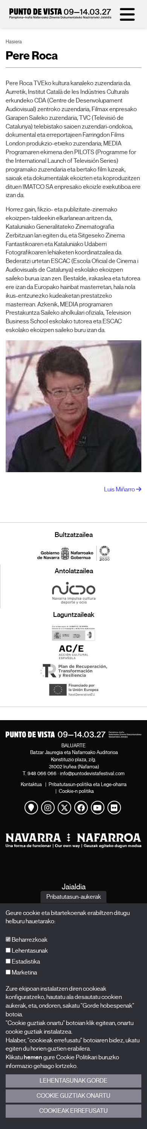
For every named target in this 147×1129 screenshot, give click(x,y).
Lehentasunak (29, 951)
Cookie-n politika (76, 791)
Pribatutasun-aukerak (73, 897)
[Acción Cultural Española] (73, 651)
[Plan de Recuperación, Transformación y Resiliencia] (73, 670)
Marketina (24, 972)
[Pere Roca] (73, 406)
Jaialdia (74, 887)
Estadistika (25, 961)
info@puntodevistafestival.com (92, 773)
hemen (33, 1057)
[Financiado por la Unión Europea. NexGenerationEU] (73, 689)
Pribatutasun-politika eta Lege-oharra (88, 784)
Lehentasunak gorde (73, 1081)
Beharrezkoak (29, 940)
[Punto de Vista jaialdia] (60, 17)
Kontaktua (31, 784)
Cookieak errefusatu (73, 1111)
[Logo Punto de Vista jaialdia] (73, 734)
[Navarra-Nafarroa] (73, 840)
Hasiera (14, 41)
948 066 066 (42, 773)
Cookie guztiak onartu (73, 1096)
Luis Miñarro (120, 489)
